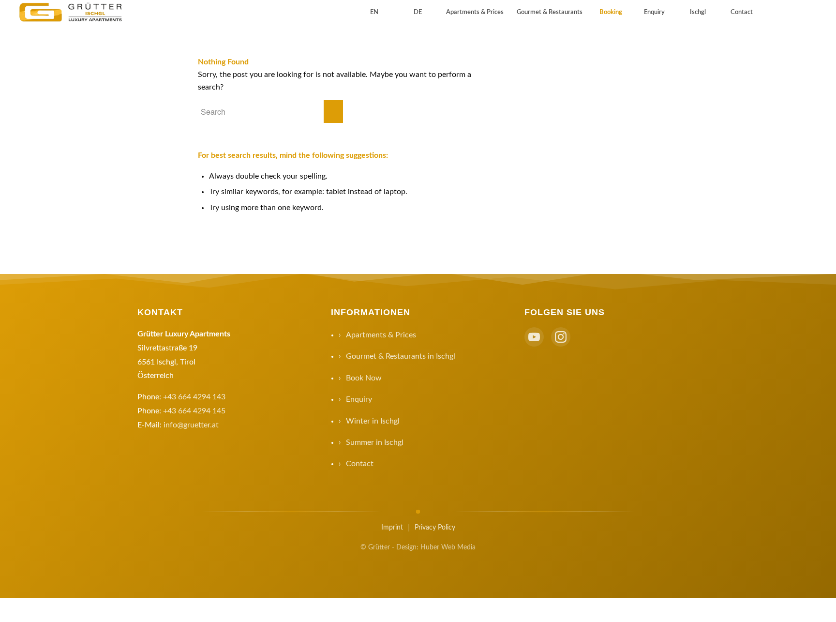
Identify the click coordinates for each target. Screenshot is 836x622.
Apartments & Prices (381, 335)
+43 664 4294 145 (194, 411)
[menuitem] (374, 12)
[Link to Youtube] (778, 12)
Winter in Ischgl (373, 421)
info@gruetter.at (191, 425)
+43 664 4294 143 (194, 397)
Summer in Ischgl (374, 442)
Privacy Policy (435, 527)
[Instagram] (560, 337)
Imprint (392, 527)
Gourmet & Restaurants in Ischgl (400, 356)
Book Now (364, 378)
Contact (359, 464)
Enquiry (359, 399)
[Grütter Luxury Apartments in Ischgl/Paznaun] (72, 12)
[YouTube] (534, 337)
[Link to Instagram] (792, 12)
